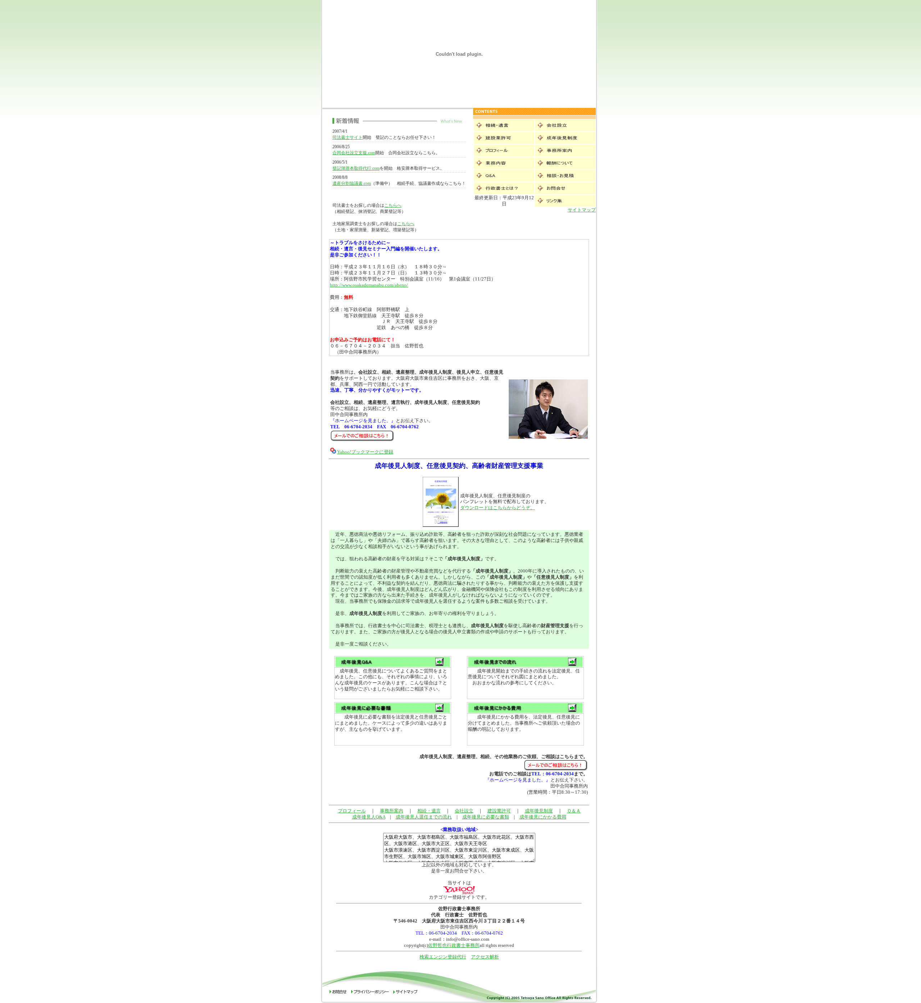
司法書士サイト (347, 137)
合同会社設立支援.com (353, 152)
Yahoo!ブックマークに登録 (365, 452)
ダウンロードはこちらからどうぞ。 (497, 507)
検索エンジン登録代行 (442, 956)
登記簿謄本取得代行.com (356, 168)
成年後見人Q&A (368, 817)
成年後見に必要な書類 (485, 817)
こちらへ (392, 205)
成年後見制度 (539, 810)
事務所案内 (391, 810)
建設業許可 (499, 810)
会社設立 (464, 810)
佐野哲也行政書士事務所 (454, 945)
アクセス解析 (485, 956)
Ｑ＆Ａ (574, 810)
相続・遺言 (429, 810)
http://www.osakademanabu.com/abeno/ (369, 285)
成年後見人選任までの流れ (424, 817)
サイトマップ (582, 210)
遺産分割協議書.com (351, 183)
